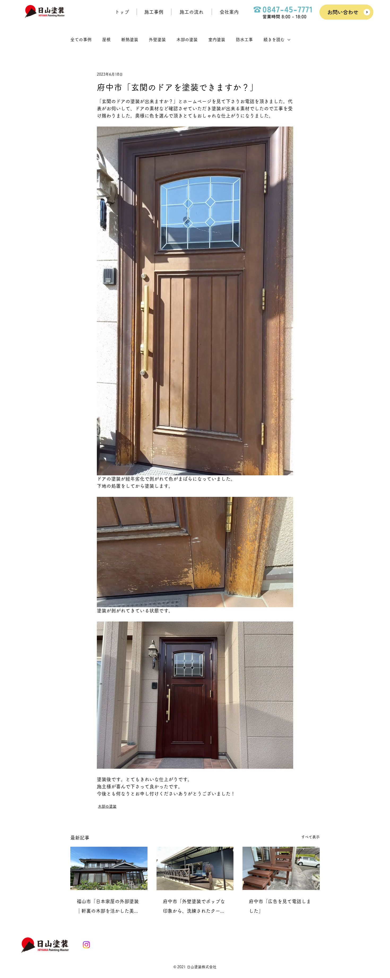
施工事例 (153, 12)
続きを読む (274, 39)
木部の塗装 (187, 39)
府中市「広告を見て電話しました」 (280, 906)
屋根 (106, 39)
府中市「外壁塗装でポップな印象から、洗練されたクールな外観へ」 (194, 907)
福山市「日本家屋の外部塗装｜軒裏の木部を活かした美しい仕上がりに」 (108, 907)
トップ (122, 12)
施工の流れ (191, 12)
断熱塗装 (129, 39)
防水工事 (244, 39)
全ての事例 (81, 39)
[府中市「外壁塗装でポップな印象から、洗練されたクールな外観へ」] (195, 868)
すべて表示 (310, 837)
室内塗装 (216, 39)
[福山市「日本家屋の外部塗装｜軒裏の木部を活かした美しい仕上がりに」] (109, 868)
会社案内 (229, 12)
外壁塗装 (157, 39)
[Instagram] (86, 944)
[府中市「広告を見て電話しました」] (281, 868)
